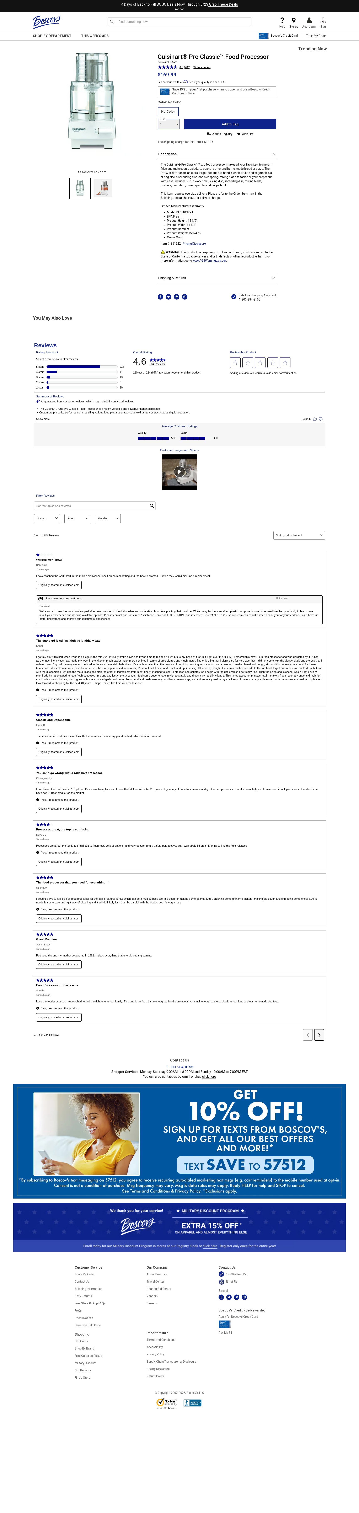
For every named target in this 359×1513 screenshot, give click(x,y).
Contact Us (82, 1281)
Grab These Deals (223, 4)
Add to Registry (222, 134)
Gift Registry (83, 1370)
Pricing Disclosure (158, 1369)
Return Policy (155, 1376)
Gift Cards (81, 1341)
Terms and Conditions (161, 1339)
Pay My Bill (225, 1332)
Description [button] (167, 154)
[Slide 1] (102, 188)
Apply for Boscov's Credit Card (238, 1316)
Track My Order (316, 35)
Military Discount (85, 1363)
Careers (152, 1303)
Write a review (201, 67)
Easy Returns (83, 1296)
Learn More (187, 93)
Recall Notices (84, 1318)
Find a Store (82, 1377)
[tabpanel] (179, 3)
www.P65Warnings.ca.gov (209, 260)
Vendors (152, 1296)
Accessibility (155, 1347)
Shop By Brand (84, 1348)
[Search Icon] (112, 21)
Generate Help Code (88, 1325)
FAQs (78, 1310)
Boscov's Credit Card (284, 35)
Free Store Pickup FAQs (90, 1303)
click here (209, 1077)
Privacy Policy (156, 1354)
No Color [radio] (168, 112)
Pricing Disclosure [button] (194, 243)
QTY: (162, 119)
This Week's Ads (95, 36)
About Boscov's (157, 1274)
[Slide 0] (80, 188)
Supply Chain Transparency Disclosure (172, 1361)
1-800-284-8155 (249, 299)
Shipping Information (88, 1288)
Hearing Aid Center (159, 1288)
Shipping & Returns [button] (172, 278)
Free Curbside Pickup (88, 1355)
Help (282, 26)
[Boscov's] (47, 22)
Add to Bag (230, 124)
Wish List (247, 134)
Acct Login (309, 26)
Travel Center (155, 1281)
